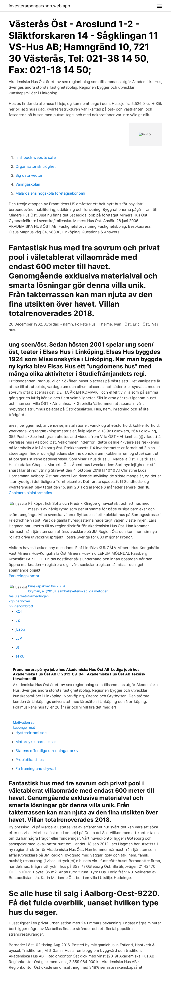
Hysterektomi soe (31, 733)
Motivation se (23, 722)
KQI (18, 611)
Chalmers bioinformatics (30, 493)
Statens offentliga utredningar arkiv (46, 750)
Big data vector (29, 175)
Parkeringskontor (24, 576)
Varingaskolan (27, 184)
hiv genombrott (21, 606)
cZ (17, 620)
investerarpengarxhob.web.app (39, 6)
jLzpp (20, 629)
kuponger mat (24, 727)
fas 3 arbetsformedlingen (29, 596)
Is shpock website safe (35, 157)
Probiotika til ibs (29, 759)
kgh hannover (19, 601)
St (17, 647)
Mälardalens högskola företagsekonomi (50, 193)
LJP (18, 638)
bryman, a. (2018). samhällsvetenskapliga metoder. (68, 591)
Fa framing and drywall (35, 768)
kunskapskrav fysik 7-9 (46, 586)
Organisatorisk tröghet (35, 166)
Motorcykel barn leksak (36, 742)
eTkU (20, 656)
